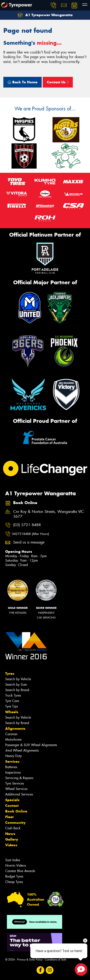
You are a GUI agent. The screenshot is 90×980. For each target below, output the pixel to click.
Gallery (11, 839)
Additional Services (19, 794)
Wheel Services (16, 789)
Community (15, 822)
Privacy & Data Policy (29, 959)
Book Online (16, 811)
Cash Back (13, 828)
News (10, 833)
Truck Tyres (13, 695)
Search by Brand (17, 690)
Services (12, 761)
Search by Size (16, 684)
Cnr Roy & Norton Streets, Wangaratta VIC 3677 (48, 514)
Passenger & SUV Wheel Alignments (31, 745)
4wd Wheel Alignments (22, 750)
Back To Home (24, 82)
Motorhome (13, 739)
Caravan (11, 734)
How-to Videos (15, 865)
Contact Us (57, 82)
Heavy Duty (13, 756)
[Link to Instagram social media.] (50, 970)
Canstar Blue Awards (20, 871)
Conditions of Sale (55, 959)
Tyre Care (12, 701)
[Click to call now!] (53, 5)
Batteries (11, 767)
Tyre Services (14, 783)
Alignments (15, 728)
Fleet (9, 817)
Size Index (12, 860)
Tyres (9, 673)
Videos (11, 845)
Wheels (11, 712)
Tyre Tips (11, 706)
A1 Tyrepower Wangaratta (48, 15)
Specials (12, 800)
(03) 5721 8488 (27, 525)
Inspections (13, 772)
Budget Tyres (14, 876)
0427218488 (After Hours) (30, 534)
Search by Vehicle (18, 679)
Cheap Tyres (14, 882)
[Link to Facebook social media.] (40, 970)
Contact (12, 805)
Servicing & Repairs (19, 778)
